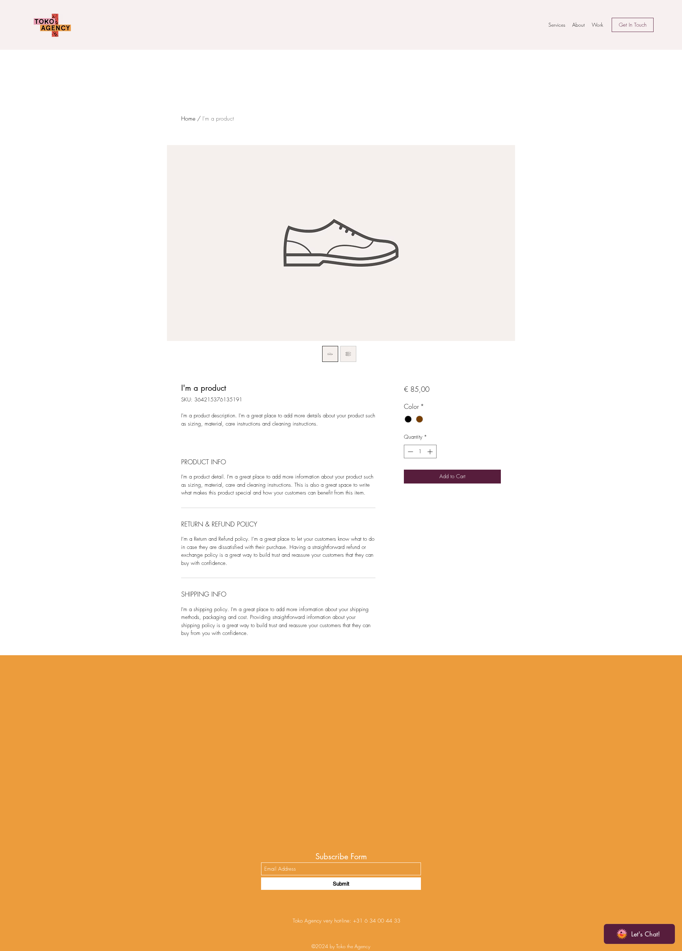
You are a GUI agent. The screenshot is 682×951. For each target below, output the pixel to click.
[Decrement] (410, 451)
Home (188, 118)
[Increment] (430, 451)
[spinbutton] (420, 451)
